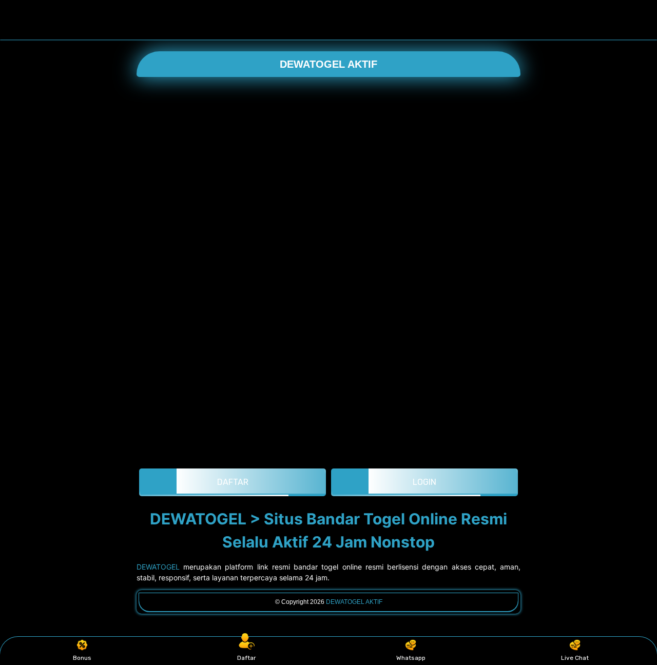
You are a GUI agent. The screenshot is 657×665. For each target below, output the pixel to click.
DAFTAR (232, 482)
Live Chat (575, 657)
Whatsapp (411, 657)
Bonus (82, 657)
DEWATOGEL (158, 566)
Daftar (246, 657)
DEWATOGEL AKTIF (328, 64)
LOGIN (424, 482)
